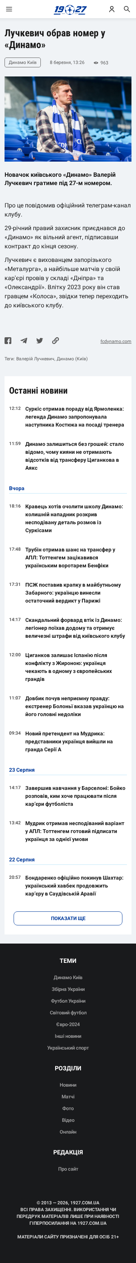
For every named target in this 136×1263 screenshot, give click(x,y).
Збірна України (68, 989)
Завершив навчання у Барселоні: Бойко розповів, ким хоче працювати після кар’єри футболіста (75, 796)
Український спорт (68, 1048)
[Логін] (112, 9)
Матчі (68, 1096)
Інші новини (68, 1036)
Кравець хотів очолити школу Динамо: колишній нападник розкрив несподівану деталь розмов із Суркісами (74, 518)
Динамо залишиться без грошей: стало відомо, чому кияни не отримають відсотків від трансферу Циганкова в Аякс (74, 456)
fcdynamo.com (115, 341)
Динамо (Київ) (72, 358)
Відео (68, 1120)
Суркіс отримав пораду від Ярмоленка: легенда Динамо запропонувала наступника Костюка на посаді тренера (74, 417)
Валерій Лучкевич (35, 358)
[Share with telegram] (23, 341)
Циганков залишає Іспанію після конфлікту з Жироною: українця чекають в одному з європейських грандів (68, 667)
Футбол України (68, 1001)
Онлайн (68, 1132)
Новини (68, 1085)
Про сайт (68, 1169)
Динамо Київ (68, 977)
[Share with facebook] (8, 341)
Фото (68, 1108)
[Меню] (16, 9)
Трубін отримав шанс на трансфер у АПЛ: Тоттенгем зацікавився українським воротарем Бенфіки (70, 557)
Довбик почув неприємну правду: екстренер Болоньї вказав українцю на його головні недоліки (74, 706)
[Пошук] (127, 9)
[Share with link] (55, 341)
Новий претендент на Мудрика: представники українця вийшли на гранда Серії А (69, 741)
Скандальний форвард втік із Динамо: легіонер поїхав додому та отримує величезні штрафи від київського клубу (75, 628)
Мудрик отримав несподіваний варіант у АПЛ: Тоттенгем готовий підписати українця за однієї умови (74, 831)
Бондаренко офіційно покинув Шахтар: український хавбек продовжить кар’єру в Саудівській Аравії (74, 886)
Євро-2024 (68, 1024)
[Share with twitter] (39, 341)
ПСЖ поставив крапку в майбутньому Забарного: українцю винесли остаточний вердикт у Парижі (73, 593)
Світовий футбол (68, 1012)
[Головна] (68, 9)
